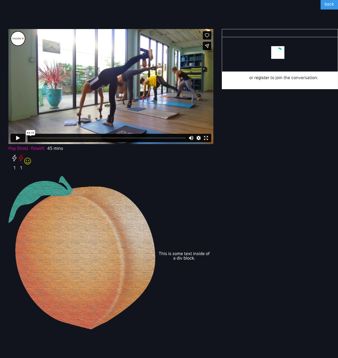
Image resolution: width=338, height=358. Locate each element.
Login (242, 78)
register (261, 78)
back (329, 4)
